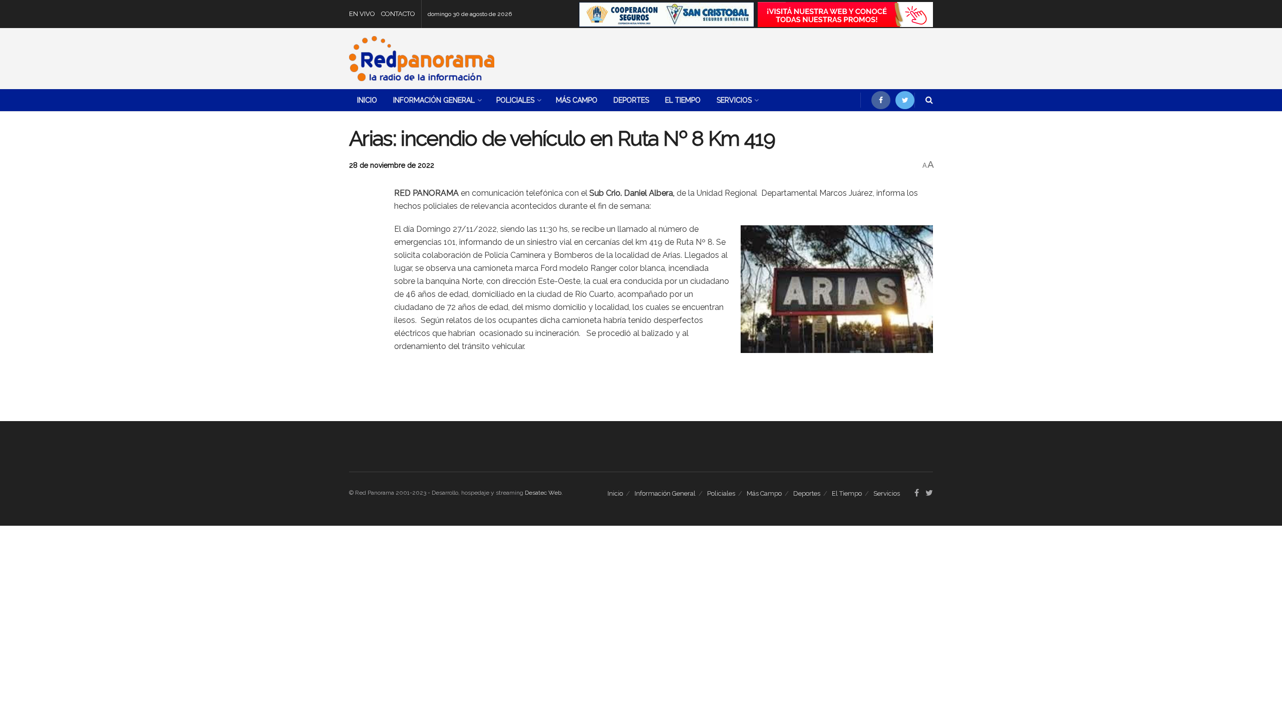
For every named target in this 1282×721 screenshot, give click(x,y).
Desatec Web (543, 492)
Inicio (367, 100)
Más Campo (576, 100)
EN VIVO (362, 14)
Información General (434, 100)
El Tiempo (683, 100)
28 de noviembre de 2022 (391, 165)
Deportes (631, 100)
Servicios (734, 100)
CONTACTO (398, 14)
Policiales (515, 100)
